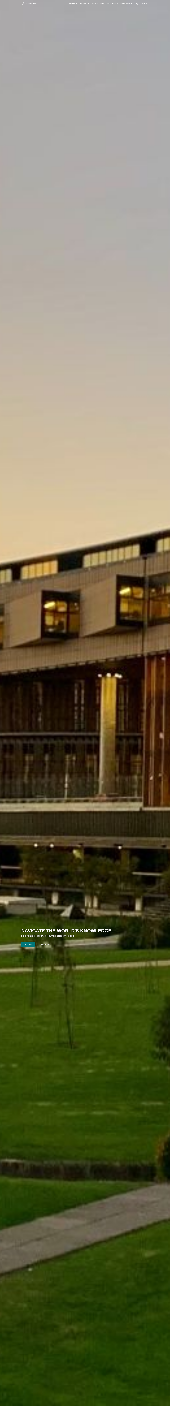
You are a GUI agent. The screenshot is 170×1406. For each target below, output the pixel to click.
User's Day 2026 (126, 4)
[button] (76, 4)
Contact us (111, 4)
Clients (94, 4)
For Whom (72, 4)
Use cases (83, 4)
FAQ (136, 4)
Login (143, 4)
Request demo (46, 944)
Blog (102, 4)
